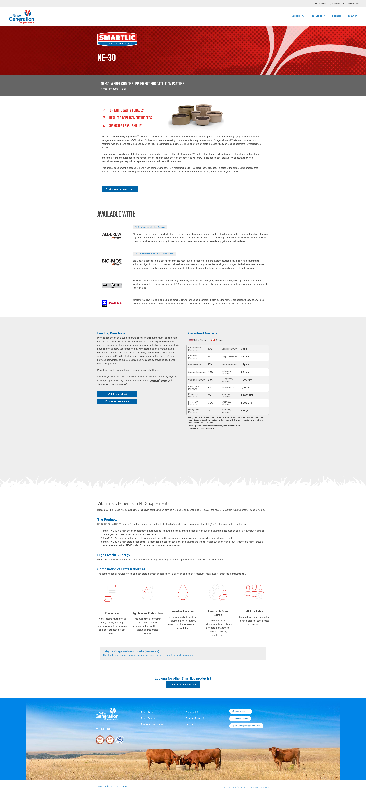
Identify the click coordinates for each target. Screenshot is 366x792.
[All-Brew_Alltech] (112, 233)
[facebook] (97, 729)
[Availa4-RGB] (112, 301)
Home (104, 88)
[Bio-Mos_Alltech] (112, 260)
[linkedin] (108, 729)
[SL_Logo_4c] (117, 33)
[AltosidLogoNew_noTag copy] (112, 284)
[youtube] (102, 729)
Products (113, 88)
